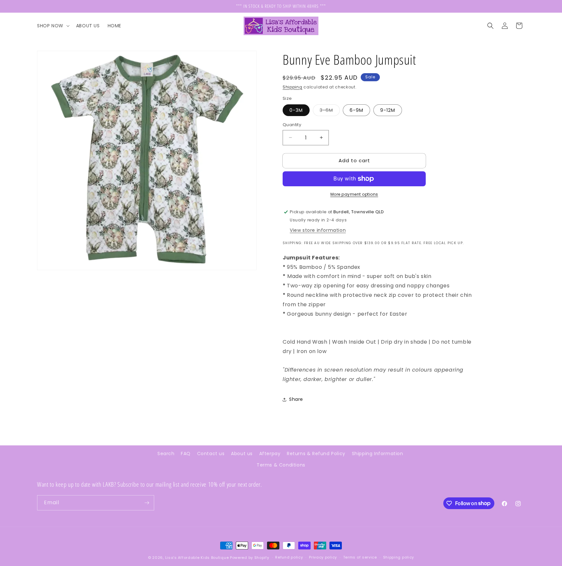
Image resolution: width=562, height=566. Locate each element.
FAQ (186, 453)
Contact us (211, 453)
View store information (318, 230)
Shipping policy (398, 557)
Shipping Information (377, 453)
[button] (52, 26)
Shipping (292, 87)
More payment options (354, 194)
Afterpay (270, 453)
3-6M (330, 111)
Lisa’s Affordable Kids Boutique (197, 557)
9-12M (387, 110)
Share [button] (296, 399)
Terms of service (360, 557)
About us (242, 453)
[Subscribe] (147, 502)
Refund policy (289, 557)
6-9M (356, 110)
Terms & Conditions (281, 465)
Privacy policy (323, 557)
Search (166, 453)
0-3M (296, 110)
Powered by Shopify (249, 557)
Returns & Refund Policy (316, 453)
